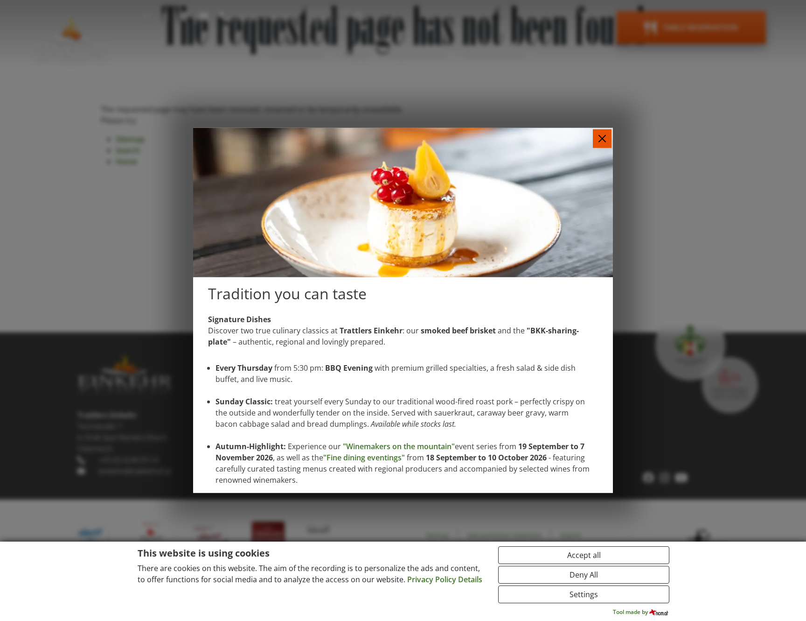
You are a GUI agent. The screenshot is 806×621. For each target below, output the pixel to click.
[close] (602, 138)
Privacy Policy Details (444, 579)
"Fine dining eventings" (364, 457)
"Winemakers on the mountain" (399, 446)
